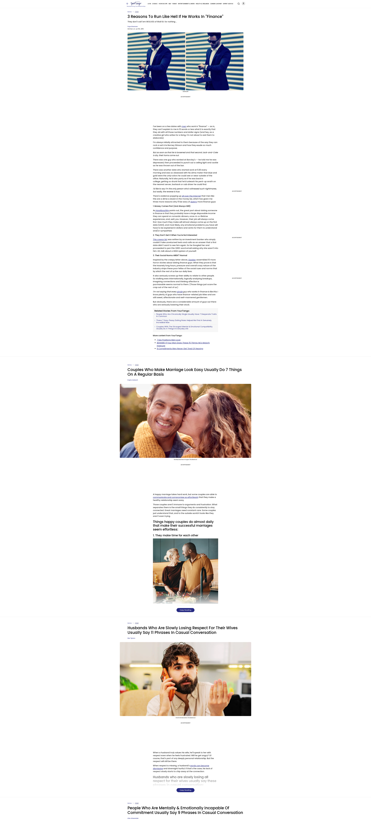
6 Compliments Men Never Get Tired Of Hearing (180, 348)
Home (130, 12)
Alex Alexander (133, 818)
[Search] (238, 3)
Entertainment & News (186, 4)
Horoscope (163, 4)
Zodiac (155, 4)
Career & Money (216, 4)
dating (193, 201)
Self (169, 4)
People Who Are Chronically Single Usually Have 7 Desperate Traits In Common (186, 315)
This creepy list (160, 239)
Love (149, 4)
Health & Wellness (202, 4)
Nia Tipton (131, 638)
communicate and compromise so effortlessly (175, 497)
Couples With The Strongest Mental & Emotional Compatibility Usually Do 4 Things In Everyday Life (184, 328)
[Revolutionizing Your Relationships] (136, 4)
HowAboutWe (162, 210)
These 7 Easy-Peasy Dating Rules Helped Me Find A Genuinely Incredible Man (184, 321)
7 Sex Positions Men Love (168, 340)
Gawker (192, 259)
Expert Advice (228, 4)
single (180, 291)
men (184, 126)
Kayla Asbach (133, 380)
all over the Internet (191, 196)
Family (174, 4)
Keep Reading (185, 610)
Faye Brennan (133, 26)
